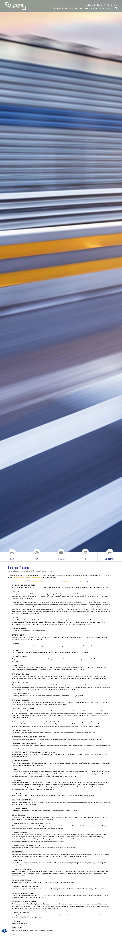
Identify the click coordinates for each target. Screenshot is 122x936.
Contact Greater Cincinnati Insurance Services (28, 578)
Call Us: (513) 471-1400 (101, 5)
